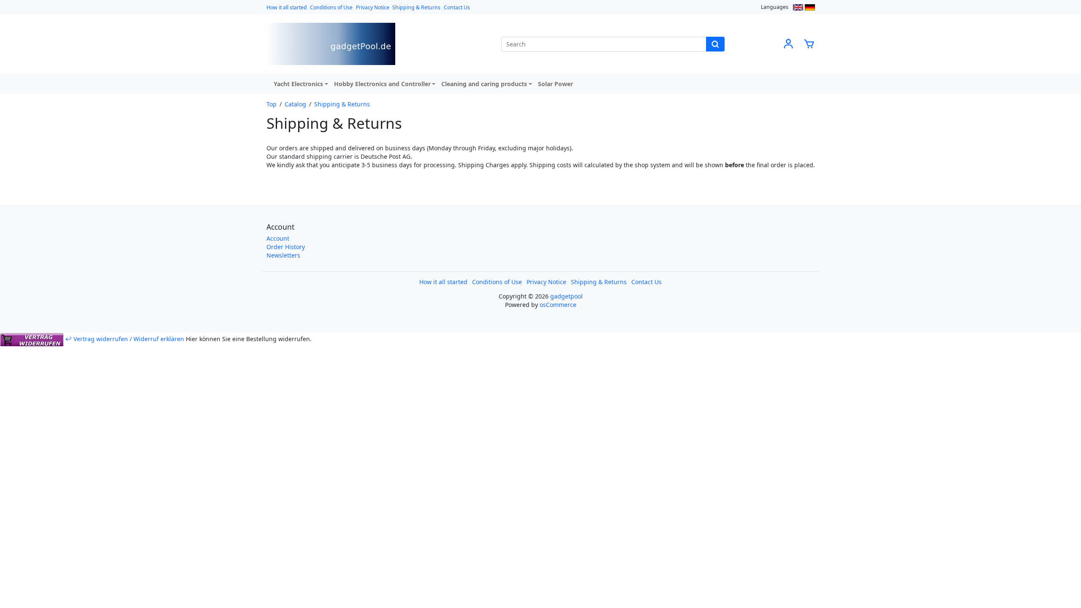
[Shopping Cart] (809, 43)
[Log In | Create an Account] (788, 43)
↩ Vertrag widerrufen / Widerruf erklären (124, 339)
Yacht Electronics (298, 84)
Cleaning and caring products (484, 84)
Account (277, 238)
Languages (774, 7)
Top (271, 104)
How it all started (286, 7)
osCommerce (558, 305)
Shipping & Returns (416, 7)
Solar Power (555, 84)
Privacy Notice (372, 7)
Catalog (295, 104)
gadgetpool (566, 296)
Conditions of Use (331, 7)
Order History (285, 247)
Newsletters (283, 255)
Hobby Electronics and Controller (382, 84)
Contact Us (457, 7)
